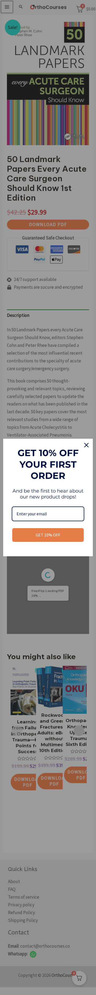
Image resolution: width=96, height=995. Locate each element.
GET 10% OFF (48, 535)
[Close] (86, 445)
